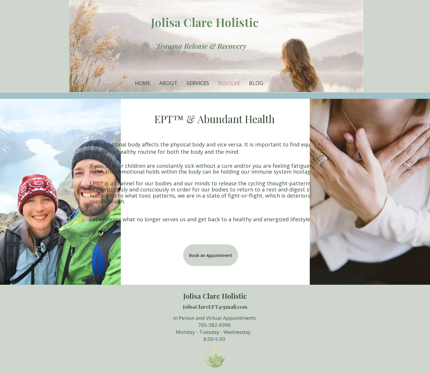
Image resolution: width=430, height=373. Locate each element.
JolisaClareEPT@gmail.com (215, 306)
